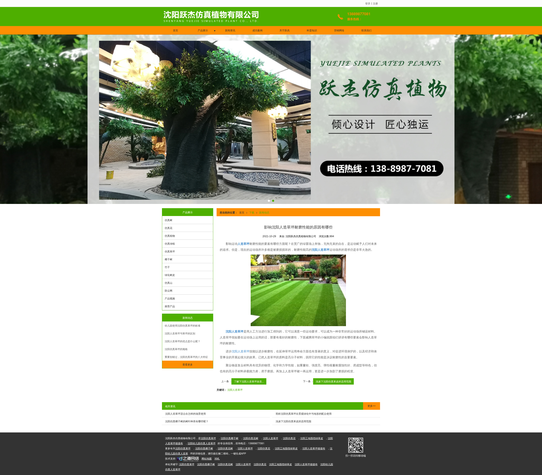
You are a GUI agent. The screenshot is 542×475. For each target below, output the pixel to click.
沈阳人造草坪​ (235, 389)
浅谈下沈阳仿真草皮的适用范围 (333, 381)
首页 (175, 30)
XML (217, 458)
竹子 (167, 267)
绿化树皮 (170, 275)
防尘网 (168, 290)
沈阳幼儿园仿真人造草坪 (202, 443)
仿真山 (168, 282)
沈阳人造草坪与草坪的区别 (180, 333)
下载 (251, 212)
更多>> (372, 405)
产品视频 (170, 298)
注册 (375, 3)
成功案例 (257, 30)
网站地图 (207, 458)
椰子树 (168, 259)
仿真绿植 (170, 243)
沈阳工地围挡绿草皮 (311, 438)
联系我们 (366, 30)
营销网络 (339, 30)
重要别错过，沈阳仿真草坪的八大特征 (186, 357)
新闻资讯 (230, 30)
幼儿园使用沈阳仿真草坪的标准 (182, 325)
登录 (367, 3)
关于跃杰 (284, 30)
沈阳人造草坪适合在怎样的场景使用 (185, 413)
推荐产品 (170, 306)
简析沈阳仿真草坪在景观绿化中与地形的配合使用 (304, 413)
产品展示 (203, 30)
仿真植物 (170, 235)
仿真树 (168, 220)
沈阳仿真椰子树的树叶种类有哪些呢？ (186, 421)
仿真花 (168, 228)
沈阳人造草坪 (240, 351)
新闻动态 (264, 212)
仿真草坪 (170, 251)
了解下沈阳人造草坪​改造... (249, 381)
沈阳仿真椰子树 (229, 438)
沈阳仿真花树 (250, 438)
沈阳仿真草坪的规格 (176, 349)
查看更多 (188, 364)
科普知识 (312, 30)
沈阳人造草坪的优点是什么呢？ (182, 341)
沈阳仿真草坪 (208, 438)
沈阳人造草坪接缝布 (313, 448)
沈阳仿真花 (289, 438)
